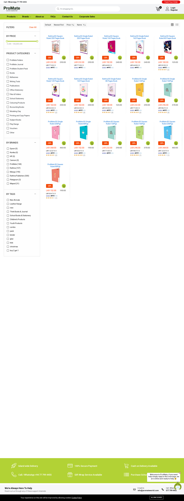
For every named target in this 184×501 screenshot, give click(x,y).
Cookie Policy (76, 498)
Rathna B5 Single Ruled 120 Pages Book (83, 80)
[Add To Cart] (64, 58)
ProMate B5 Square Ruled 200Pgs (167, 123)
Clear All (32, 27)
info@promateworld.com (148, 490)
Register (174, 10)
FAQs (53, 16)
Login (173, 8)
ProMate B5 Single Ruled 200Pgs (55, 123)
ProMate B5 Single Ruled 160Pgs (167, 80)
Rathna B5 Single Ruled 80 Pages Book (111, 80)
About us (40, 16)
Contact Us (67, 16)
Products (11, 16)
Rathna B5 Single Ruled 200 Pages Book (83, 37)
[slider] (7, 41)
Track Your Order (171, 2)
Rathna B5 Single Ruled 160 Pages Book (139, 37)
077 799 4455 (171, 490)
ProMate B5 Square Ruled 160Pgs (139, 123)
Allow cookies (156, 497)
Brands (25, 16)
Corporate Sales (87, 16)
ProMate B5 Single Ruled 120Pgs (139, 80)
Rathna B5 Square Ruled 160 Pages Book (111, 37)
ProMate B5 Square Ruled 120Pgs (111, 123)
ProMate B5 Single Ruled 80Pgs (83, 123)
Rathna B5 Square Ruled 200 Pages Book (55, 37)
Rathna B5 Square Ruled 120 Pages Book (55, 80)
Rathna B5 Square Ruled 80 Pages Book (167, 37)
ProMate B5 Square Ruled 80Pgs (55, 165)
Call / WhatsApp (15, 2)
